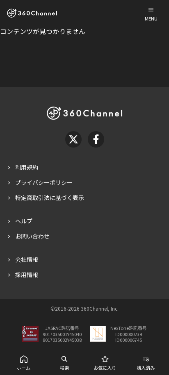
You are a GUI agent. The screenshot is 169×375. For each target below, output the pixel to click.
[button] (151, 13)
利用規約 (26, 167)
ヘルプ (23, 221)
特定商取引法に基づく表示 (49, 197)
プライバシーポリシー (44, 182)
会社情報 (26, 259)
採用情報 (26, 274)
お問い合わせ (32, 236)
